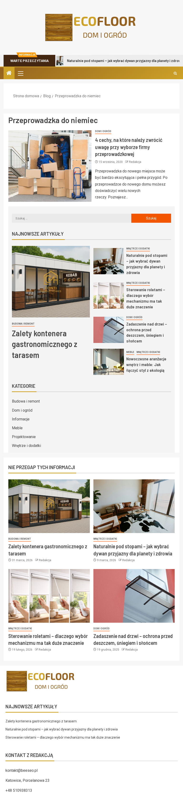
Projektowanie (24, 437)
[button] (20, 73)
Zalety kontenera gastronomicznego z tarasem (44, 343)
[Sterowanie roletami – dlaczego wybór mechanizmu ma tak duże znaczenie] (108, 295)
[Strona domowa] (9, 73)
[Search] (175, 73)
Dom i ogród (103, 131)
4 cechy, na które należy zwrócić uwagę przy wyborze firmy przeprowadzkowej (129, 147)
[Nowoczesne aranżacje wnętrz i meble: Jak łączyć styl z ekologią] (108, 362)
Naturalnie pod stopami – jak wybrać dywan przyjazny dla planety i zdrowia (110, 61)
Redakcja (135, 162)
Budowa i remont (23, 323)
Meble (130, 352)
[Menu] (20, 73)
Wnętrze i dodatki (138, 248)
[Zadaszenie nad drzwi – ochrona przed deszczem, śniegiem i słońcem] (108, 330)
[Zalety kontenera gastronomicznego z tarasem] (51, 281)
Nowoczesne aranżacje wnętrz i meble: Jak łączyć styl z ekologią (146, 364)
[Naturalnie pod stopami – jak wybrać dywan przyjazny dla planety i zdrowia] (108, 261)
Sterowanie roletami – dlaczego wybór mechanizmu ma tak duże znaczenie (62, 737)
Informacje (21, 419)
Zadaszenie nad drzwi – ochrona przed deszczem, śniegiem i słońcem (146, 332)
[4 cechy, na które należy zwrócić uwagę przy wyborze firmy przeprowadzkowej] (50, 166)
